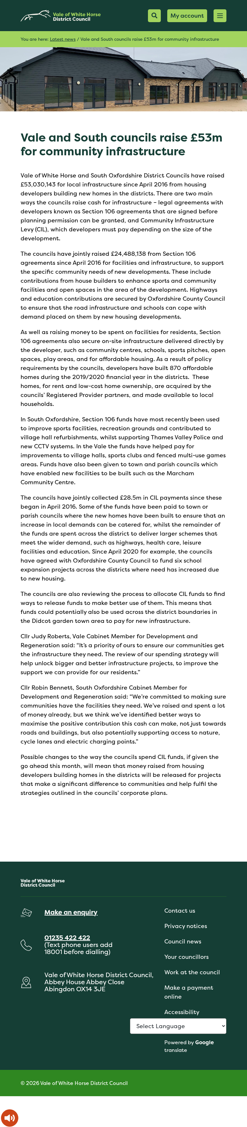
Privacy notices (185, 926)
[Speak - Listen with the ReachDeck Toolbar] (9, 1118)
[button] (220, 15)
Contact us (179, 911)
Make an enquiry (70, 912)
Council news (182, 941)
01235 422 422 (67, 937)
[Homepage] (61, 15)
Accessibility (181, 1012)
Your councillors (186, 957)
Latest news (63, 39)
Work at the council (192, 972)
